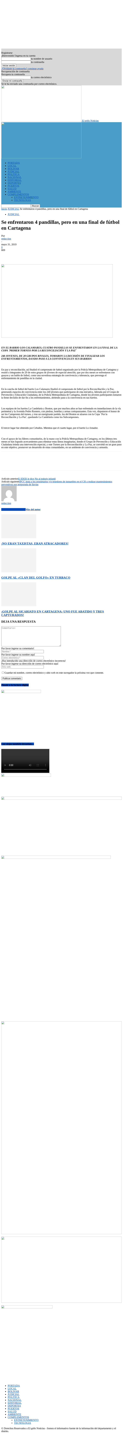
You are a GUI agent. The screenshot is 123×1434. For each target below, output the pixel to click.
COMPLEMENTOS (18, 194)
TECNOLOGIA (22, 200)
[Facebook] (6, 255)
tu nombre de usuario (41, 58)
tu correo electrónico (41, 77)
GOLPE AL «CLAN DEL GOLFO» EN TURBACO (35, 577)
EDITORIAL (15, 180)
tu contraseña (37, 62)
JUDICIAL (13, 171)
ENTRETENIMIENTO (26, 197)
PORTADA (14, 163)
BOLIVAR (13, 168)
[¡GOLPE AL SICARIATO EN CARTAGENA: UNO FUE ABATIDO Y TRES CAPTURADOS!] (18, 605)
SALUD (12, 188)
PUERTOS (13, 185)
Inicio (4, 209)
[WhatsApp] (41, 255)
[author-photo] (9, 500)
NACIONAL (14, 177)
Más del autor (33, 509)
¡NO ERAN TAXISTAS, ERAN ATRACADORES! (34, 543)
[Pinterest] (29, 255)
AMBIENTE (14, 191)
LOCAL (12, 165)
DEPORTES (14, 183)
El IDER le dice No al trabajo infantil (37, 478)
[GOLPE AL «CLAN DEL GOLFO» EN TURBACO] (18, 571)
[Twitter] (18, 255)
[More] (52, 255)
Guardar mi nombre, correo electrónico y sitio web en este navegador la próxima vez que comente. (54, 672)
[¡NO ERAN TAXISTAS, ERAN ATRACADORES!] (18, 537)
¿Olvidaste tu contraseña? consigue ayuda (22, 68)
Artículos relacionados (13, 509)
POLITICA (14, 174)
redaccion (6, 238)
